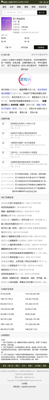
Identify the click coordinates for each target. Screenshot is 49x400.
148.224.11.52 (31, 329)
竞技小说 (5, 265)
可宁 (41, 261)
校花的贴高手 (8, 207)
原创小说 (23, 112)
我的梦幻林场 (15, 244)
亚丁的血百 (15, 203)
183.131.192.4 (7, 299)
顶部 (44, 366)
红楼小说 (5, 219)
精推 (19, 7)
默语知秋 (37, 282)
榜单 (33, 7)
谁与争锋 (9, 89)
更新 (26, 7)
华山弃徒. (26, 244)
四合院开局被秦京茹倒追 (24, 101)
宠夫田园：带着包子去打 (21, 282)
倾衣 (32, 219)
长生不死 (27, 89)
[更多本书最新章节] (39, 54)
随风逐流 (7, 232)
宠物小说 (5, 244)
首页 (4, 7)
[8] (36, 191)
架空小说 (5, 240)
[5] (29, 191)
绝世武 (14, 257)
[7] (33, 191)
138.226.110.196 (32, 319)
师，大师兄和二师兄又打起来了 (24, 261)
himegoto (21, 249)
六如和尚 (22, 240)
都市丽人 (5, 215)
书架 (40, 2)
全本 (12, 7)
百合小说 (34, 112)
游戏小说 (13, 112)
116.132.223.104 (32, 294)
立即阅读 (40, 47)
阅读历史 (43, 7)
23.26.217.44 (30, 309)
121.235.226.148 (32, 324)
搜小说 (46, 2)
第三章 (26, 38)
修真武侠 (5, 257)
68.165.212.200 (7, 329)
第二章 (3, 41)
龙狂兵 (5, 269)
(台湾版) (38, 366)
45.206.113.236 (7, 314)
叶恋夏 (23, 265)
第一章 (26, 41)
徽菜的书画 (27, 236)
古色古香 (24, 27)
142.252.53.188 (7, 309)
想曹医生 (19, 211)
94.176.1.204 (6, 319)
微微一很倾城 (8, 211)
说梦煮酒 (13, 269)
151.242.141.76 (31, 304)
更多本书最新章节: (19, 191)
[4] (27, 191)
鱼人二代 (37, 253)
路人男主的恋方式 (9, 224)
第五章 (3, 38)
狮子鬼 (12, 215)
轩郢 (21, 224)
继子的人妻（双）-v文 (11, 228)
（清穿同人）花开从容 (19, 219)
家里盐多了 (15, 265)
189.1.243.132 (7, 324)
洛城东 (21, 257)
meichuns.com (20, 2)
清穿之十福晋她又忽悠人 (11, 236)
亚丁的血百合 (26, 60)
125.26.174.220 (31, 299)
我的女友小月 (8, 249)
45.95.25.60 (30, 314)
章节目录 (24, 47)
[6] (31, 191)
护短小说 (5, 282)
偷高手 (14, 240)
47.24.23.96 (6, 294)
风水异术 (5, 253)
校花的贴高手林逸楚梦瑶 (21, 253)
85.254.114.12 (7, 304)
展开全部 (24, 69)
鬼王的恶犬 (21, 97)
